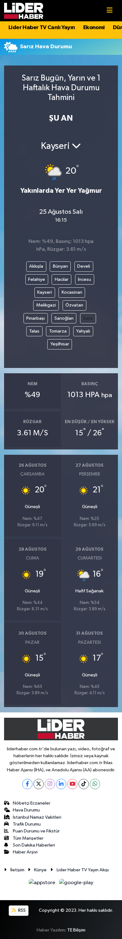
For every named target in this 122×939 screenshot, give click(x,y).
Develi (83, 266)
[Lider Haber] (23, 10)
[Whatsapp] (95, 784)
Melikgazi (46, 305)
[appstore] (43, 884)
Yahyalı (83, 331)
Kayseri (44, 292)
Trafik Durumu (27, 824)
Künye (40, 870)
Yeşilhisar (59, 344)
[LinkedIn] (61, 784)
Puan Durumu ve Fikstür (36, 831)
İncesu (84, 279)
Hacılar (62, 279)
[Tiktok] (84, 784)
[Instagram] (50, 784)
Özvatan (74, 305)
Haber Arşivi (25, 852)
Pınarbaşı (35, 318)
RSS (21, 910)
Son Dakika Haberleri (34, 845)
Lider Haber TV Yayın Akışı (83, 870)
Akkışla (36, 266)
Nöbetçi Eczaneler (31, 803)
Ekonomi (94, 27)
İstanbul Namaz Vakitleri (37, 817)
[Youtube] (72, 784)
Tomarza (58, 331)
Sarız (88, 318)
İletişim (17, 870)
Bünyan (60, 266)
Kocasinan (72, 292)
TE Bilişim (76, 930)
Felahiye (36, 279)
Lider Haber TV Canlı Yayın (41, 27)
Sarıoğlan (64, 318)
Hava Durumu (26, 810)
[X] (38, 784)
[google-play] (76, 884)
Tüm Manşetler (28, 838)
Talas (34, 331)
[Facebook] (27, 784)
